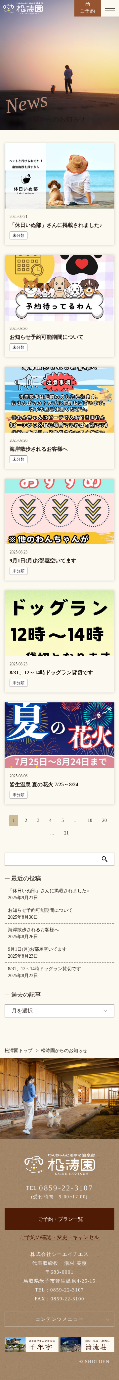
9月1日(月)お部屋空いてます (37, 949)
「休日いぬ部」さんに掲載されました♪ (48, 890)
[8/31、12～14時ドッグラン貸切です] (59, 652)
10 (90, 820)
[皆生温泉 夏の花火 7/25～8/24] (59, 764)
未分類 (18, 235)
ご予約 (87, 11)
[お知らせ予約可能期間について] (59, 317)
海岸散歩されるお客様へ (33, 929)
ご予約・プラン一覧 (60, 1219)
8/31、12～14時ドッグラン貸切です (44, 968)
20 (104, 820)
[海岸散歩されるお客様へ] (59, 429)
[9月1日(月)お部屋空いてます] (59, 540)
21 (66, 833)
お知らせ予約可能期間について (40, 910)
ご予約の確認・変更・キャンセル (59, 1237)
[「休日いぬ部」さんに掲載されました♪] (59, 205)
